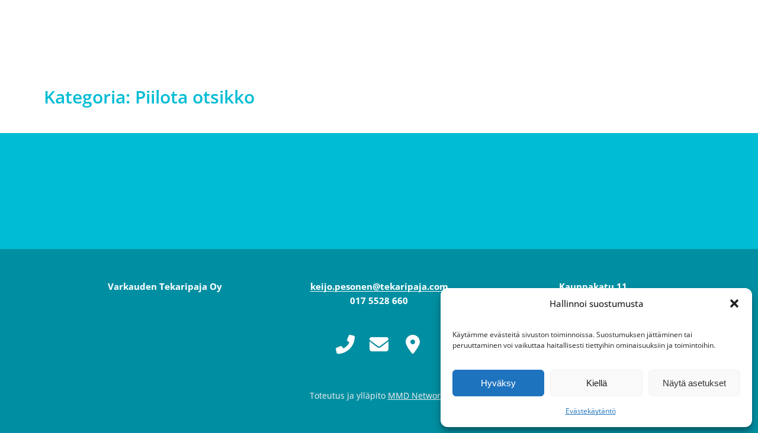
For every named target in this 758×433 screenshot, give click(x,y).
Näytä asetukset (694, 383)
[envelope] (379, 344)
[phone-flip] (345, 344)
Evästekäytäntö (591, 411)
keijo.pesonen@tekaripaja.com (379, 286)
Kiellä (596, 383)
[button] (734, 303)
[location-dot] (412, 344)
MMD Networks (418, 395)
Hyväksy (498, 383)
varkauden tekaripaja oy (152, 35)
